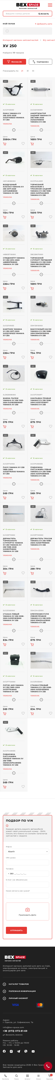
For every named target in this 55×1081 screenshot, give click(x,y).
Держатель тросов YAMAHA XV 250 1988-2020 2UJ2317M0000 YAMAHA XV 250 (41, 541)
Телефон (10, 869)
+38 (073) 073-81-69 (15, 1031)
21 (22, 71)
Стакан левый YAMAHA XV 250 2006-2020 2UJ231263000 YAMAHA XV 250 (13, 617)
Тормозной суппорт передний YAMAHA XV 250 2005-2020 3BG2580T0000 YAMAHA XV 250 (41, 262)
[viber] (25, 1051)
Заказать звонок (14, 1035)
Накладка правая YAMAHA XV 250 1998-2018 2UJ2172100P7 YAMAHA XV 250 (40, 401)
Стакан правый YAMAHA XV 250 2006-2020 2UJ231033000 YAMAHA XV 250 (41, 688)
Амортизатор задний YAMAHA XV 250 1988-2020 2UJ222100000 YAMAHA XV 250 (40, 117)
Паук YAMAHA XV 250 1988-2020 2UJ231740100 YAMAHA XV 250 (14, 470)
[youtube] (33, 1051)
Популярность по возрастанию (40, 62)
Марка (9, 847)
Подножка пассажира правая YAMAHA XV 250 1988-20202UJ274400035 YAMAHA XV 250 (13, 759)
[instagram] (11, 1051)
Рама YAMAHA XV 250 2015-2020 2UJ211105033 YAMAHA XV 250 (13, 116)
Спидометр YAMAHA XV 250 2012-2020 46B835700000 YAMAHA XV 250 (14, 261)
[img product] (14, 88)
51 (33, 71)
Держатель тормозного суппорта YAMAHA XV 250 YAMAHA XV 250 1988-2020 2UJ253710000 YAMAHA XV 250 (13, 544)
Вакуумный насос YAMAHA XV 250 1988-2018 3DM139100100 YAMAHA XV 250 (41, 332)
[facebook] (4, 1051)
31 (28, 71)
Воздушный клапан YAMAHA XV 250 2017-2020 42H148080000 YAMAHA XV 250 (13, 188)
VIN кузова (11, 858)
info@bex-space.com (13, 1027)
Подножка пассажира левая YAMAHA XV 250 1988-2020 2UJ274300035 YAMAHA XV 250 (40, 471)
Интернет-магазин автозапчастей (20, 40)
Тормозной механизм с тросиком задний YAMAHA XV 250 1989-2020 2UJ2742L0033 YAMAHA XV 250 (40, 189)
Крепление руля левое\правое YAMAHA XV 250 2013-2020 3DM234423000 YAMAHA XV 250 (40, 618)
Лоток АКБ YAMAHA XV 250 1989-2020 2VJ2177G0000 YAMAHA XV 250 (13, 688)
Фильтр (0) (16, 62)
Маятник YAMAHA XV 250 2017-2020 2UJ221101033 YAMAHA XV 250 (13, 332)
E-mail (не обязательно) (16, 880)
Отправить (16, 930)
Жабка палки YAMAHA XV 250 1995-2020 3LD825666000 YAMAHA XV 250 (13, 401)
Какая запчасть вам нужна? (18, 891)
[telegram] (18, 1051)
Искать (44, 14)
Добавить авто (44, 24)
